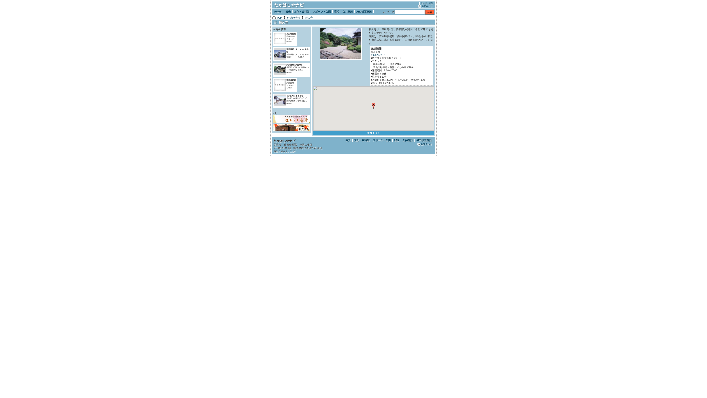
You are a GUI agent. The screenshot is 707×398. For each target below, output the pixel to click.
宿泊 (336, 11)
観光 (288, 11)
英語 (431, 3)
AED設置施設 (364, 11)
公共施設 (348, 11)
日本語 (424, 3)
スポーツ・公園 (322, 11)
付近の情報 (293, 17)
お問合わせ (427, 6)
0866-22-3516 (378, 55)
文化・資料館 (301, 11)
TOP (279, 17)
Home (278, 11)
